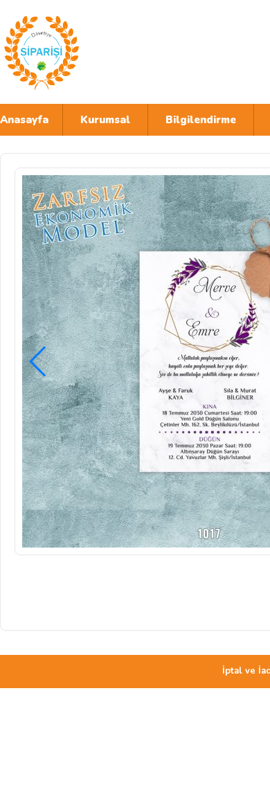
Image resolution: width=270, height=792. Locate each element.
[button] (38, 361)
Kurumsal (105, 120)
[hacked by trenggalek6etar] (121, 51)
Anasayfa (24, 120)
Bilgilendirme (200, 120)
